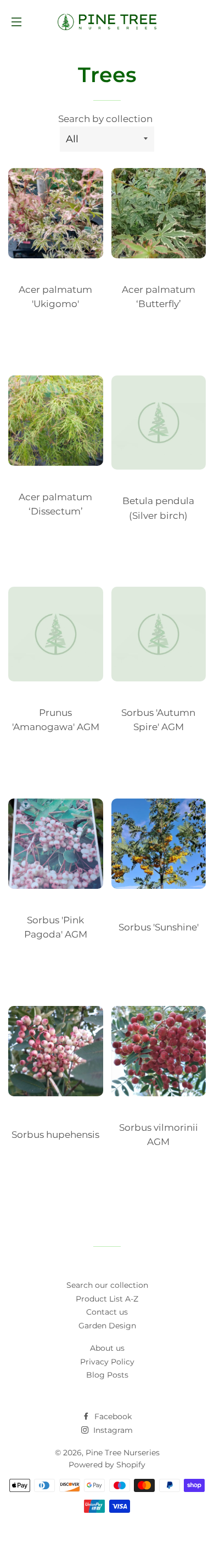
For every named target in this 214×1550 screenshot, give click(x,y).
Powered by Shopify (107, 1464)
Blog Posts (107, 1374)
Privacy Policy (107, 1361)
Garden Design (107, 1325)
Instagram (112, 1430)
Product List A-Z (107, 1298)
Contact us (107, 1312)
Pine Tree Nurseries (123, 1452)
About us (107, 1348)
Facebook (112, 1416)
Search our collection (107, 1285)
